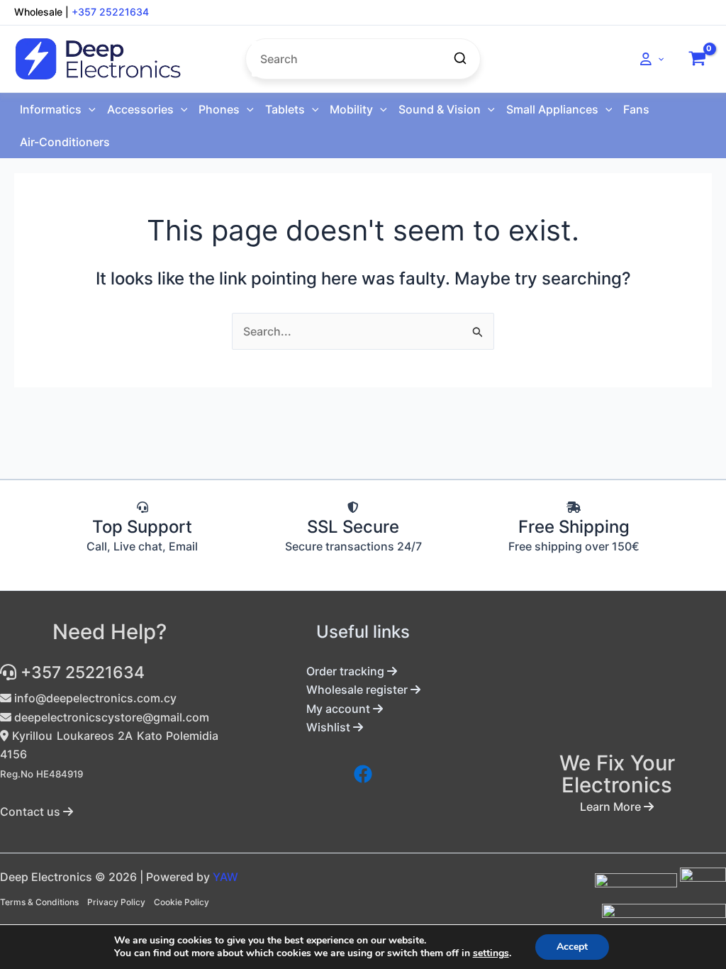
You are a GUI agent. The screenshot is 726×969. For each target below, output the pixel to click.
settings (491, 953)
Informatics (51, 109)
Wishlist (329, 727)
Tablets (285, 109)
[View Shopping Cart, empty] (697, 58)
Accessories (140, 109)
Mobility (351, 109)
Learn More (612, 806)
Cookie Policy (181, 902)
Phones (219, 109)
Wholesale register (358, 689)
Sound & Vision (439, 109)
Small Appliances (552, 109)
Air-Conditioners (65, 142)
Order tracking (346, 671)
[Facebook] (363, 773)
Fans (636, 109)
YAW (225, 877)
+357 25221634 (110, 12)
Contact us (31, 811)
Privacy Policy (116, 902)
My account (339, 709)
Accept (572, 946)
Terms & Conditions (39, 902)
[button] (658, 59)
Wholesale (38, 12)
